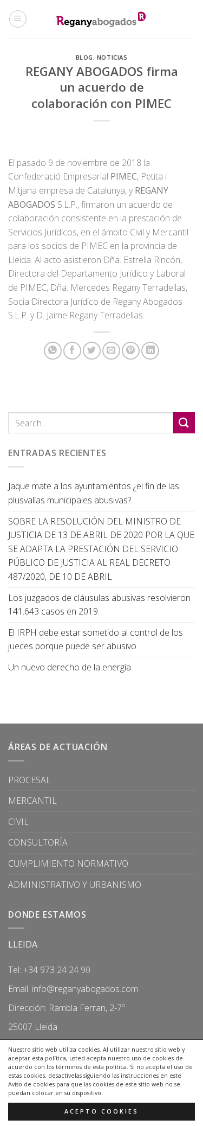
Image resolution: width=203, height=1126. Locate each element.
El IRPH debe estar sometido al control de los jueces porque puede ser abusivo (95, 639)
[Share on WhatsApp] (53, 351)
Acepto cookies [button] (101, 1111)
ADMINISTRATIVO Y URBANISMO (74, 885)
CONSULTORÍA (38, 842)
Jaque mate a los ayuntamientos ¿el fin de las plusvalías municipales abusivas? (93, 493)
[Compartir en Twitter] (92, 351)
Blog (84, 57)
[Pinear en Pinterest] (131, 351)
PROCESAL (29, 780)
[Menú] (18, 19)
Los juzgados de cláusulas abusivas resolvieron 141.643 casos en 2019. (99, 605)
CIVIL (18, 822)
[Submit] (184, 422)
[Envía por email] (111, 351)
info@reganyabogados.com (85, 989)
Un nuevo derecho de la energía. (70, 667)
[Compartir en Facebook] (72, 351)
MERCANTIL (32, 801)
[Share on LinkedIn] (150, 351)
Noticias (112, 57)
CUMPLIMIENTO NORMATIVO (68, 863)
